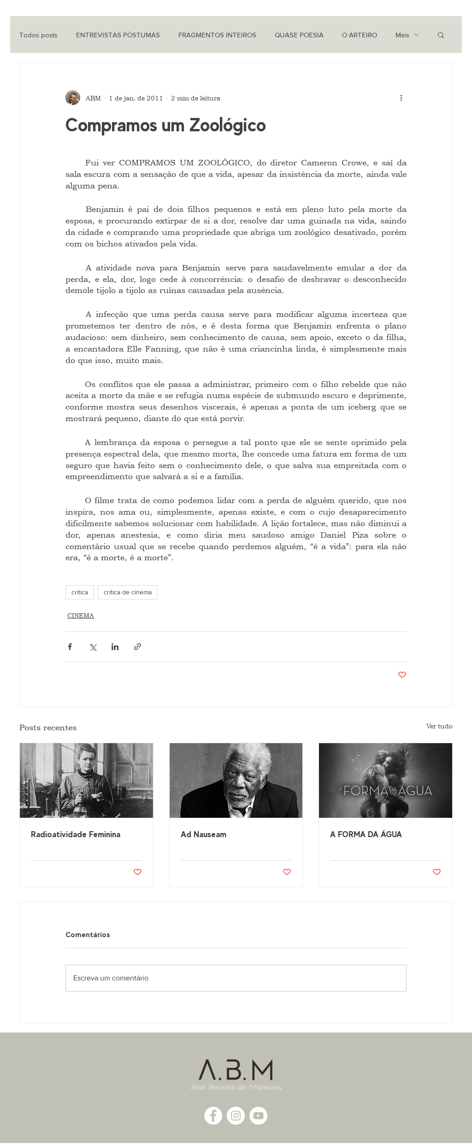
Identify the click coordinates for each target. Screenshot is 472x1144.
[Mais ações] (401, 97)
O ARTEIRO (359, 35)
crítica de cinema (128, 592)
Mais (402, 35)
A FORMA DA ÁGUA (366, 834)
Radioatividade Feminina (75, 834)
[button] (441, 34)
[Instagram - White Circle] (236, 1116)
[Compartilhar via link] (137, 646)
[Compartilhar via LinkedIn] (115, 646)
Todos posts (38, 35)
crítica (79, 592)
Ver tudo (439, 726)
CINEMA (80, 615)
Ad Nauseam (203, 834)
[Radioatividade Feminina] (86, 780)
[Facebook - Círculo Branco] (213, 1116)
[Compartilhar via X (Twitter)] (92, 646)
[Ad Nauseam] (236, 780)
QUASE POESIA (299, 35)
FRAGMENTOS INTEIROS (217, 35)
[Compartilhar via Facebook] (69, 646)
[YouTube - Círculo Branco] (258, 1116)
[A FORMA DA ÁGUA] (385, 780)
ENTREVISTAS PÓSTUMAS (118, 35)
